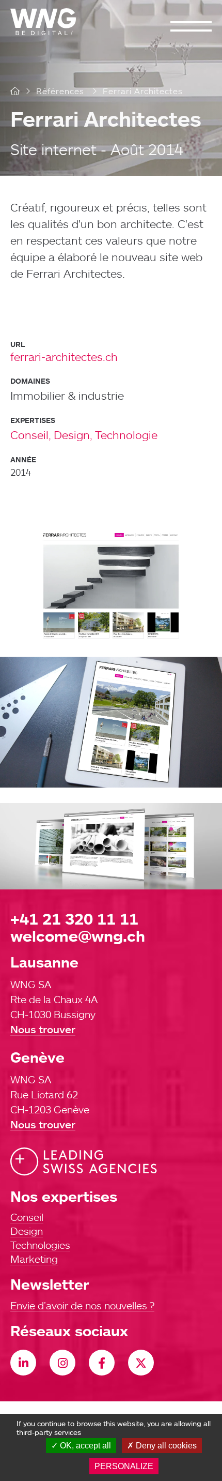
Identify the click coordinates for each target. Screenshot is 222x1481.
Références (60, 91)
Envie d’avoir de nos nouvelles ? (82, 1305)
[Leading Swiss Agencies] (83, 1161)
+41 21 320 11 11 (74, 918)
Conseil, (30, 435)
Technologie (126, 435)
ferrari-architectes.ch (64, 357)
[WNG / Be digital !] (48, 21)
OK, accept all (84, 1445)
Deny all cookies (165, 1445)
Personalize (123, 1466)
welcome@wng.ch (77, 935)
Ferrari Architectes (105, 118)
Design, (73, 435)
